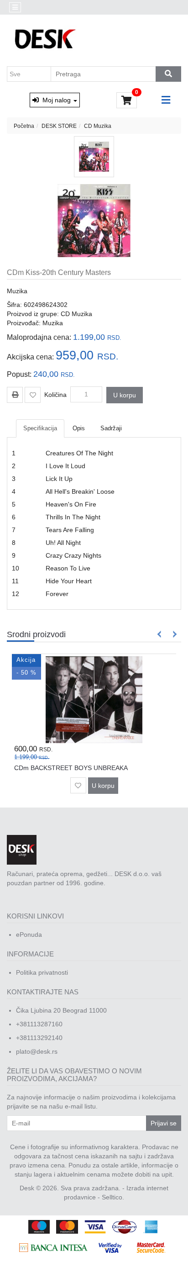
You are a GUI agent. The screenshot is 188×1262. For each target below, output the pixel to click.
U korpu (124, 395)
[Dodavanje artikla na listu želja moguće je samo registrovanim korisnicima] (33, 395)
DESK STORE (59, 126)
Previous (159, 634)
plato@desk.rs (36, 1051)
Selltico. (113, 1197)
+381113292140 (39, 1037)
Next (173, 634)
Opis (79, 428)
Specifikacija (40, 428)
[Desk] (46, 40)
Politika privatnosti (42, 972)
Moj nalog (56, 100)
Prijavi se (164, 1123)
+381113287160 (39, 1024)
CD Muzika (97, 126)
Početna (24, 126)
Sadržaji (111, 428)
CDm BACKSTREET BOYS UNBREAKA (71, 767)
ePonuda (29, 934)
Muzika (17, 291)
